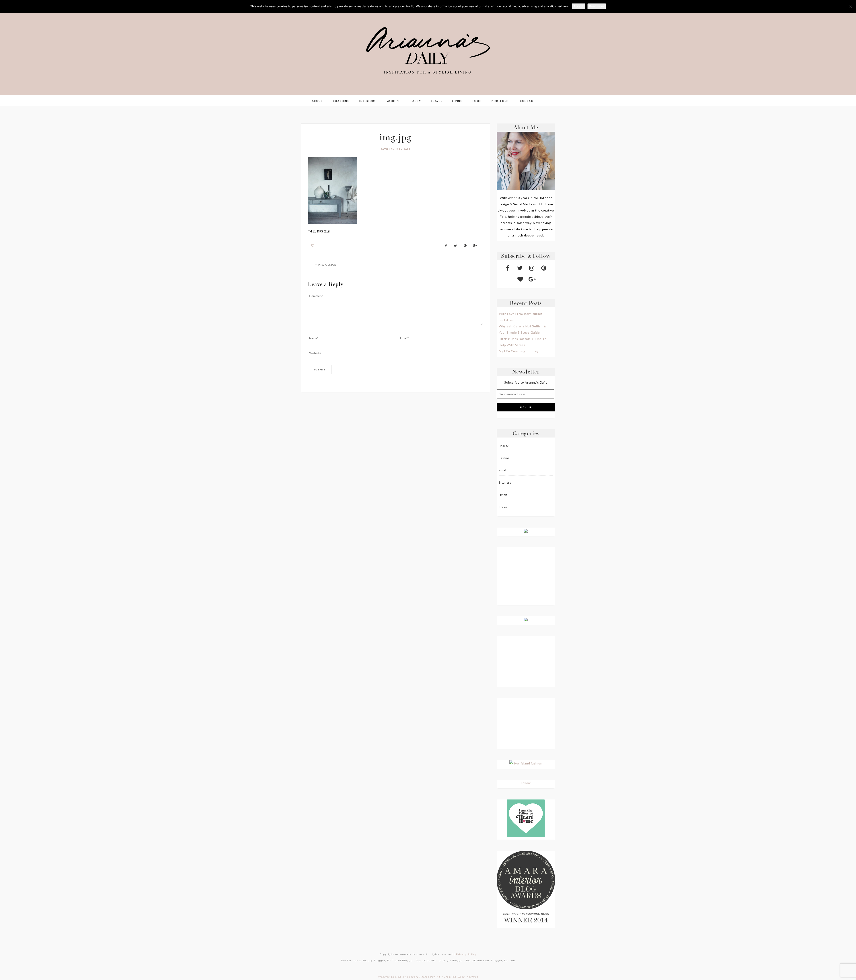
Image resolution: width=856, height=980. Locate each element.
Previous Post (328, 264)
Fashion (392, 100)
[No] (850, 6)
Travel (436, 100)
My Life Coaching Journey (519, 351)
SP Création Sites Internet (458, 976)
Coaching (341, 100)
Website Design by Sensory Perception (407, 976)
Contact (527, 100)
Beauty (415, 100)
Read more (596, 6)
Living (457, 100)
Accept (578, 6)
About (317, 100)
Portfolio (501, 100)
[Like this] (313, 245)
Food (477, 100)
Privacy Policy (466, 954)
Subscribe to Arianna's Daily (525, 382)
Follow (526, 783)
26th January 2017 (395, 149)
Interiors (367, 100)
